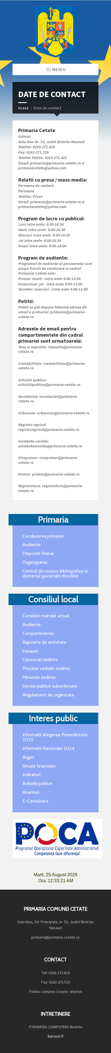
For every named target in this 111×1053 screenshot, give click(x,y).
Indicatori (31, 774)
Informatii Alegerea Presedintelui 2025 (54, 737)
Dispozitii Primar (38, 553)
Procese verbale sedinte (46, 668)
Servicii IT (56, 1036)
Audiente (31, 544)
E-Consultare (35, 801)
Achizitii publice (37, 783)
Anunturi (30, 792)
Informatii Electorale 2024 (48, 748)
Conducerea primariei (43, 536)
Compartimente (38, 633)
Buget (28, 757)
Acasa (23, 107)
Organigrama (34, 562)
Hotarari (30, 651)
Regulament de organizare (48, 695)
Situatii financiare (39, 766)
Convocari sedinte (40, 659)
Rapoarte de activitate (44, 642)
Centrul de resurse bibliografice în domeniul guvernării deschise (55, 573)
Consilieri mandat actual (45, 615)
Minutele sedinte (39, 677)
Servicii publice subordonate (49, 686)
